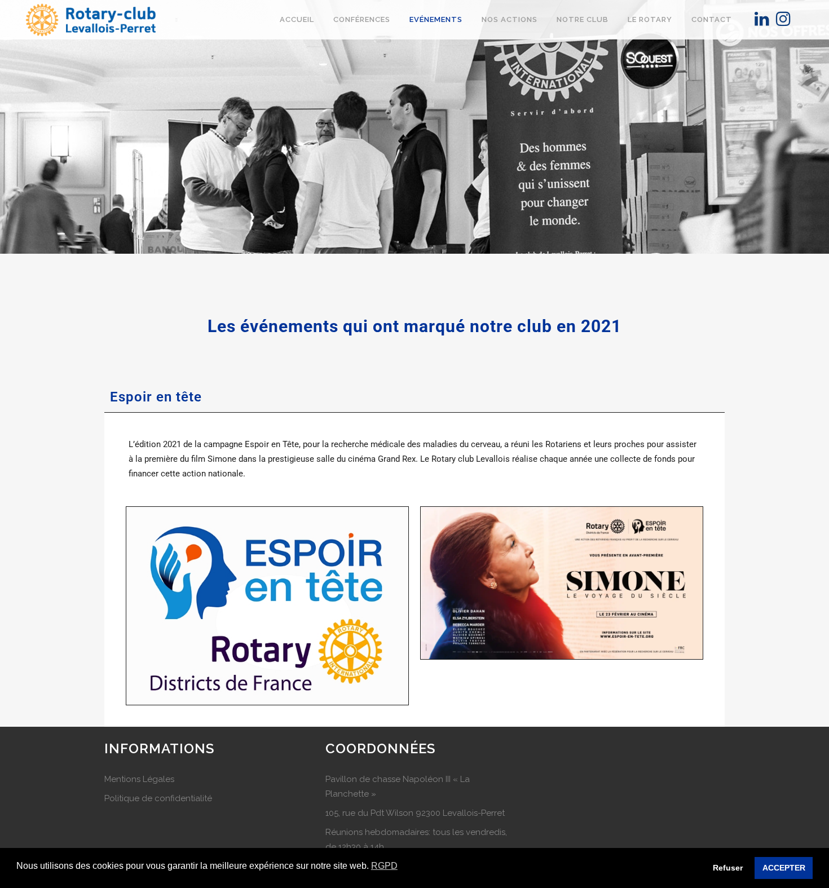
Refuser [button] (728, 867)
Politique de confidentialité (158, 798)
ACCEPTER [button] (783, 867)
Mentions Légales (139, 779)
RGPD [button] (384, 866)
